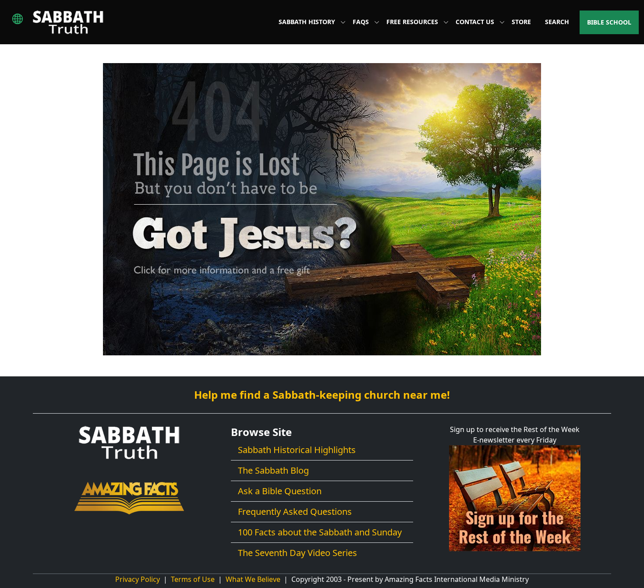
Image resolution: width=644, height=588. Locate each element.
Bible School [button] (609, 22)
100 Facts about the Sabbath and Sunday (320, 532)
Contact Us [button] (476, 22)
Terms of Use (193, 579)
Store (521, 22)
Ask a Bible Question (280, 491)
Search (557, 22)
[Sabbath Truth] (68, 22)
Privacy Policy (137, 579)
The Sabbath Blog (273, 470)
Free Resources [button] (413, 22)
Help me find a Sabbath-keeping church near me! (322, 394)
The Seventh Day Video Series (297, 553)
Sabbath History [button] (308, 22)
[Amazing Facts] (129, 497)
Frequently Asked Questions (295, 511)
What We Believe (253, 579)
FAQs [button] (362, 22)
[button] (17, 19)
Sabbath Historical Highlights (297, 450)
